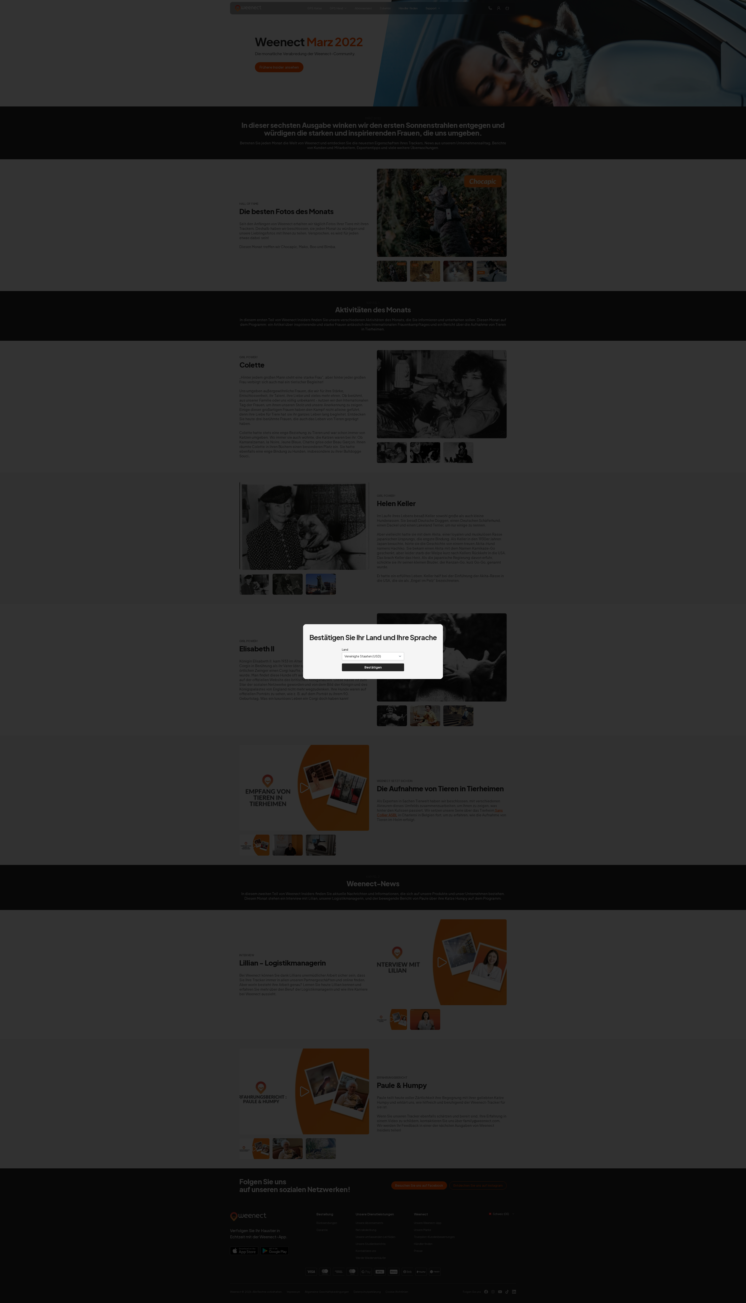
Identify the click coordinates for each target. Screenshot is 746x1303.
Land (345, 649)
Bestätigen (373, 667)
